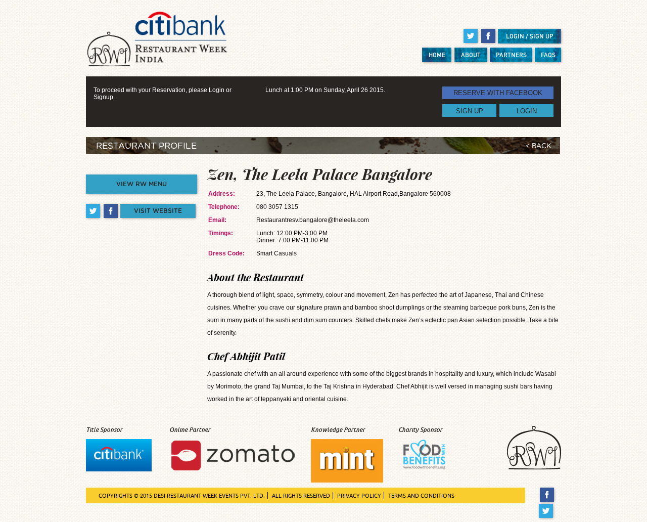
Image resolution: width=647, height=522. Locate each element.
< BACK (538, 146)
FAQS (548, 55)
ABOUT (471, 55)
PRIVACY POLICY (359, 495)
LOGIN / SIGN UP (529, 36)
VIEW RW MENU (141, 184)
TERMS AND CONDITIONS (421, 495)
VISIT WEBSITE (158, 211)
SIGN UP (469, 110)
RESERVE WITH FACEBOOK (497, 93)
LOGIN (527, 110)
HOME (437, 55)
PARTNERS (511, 55)
